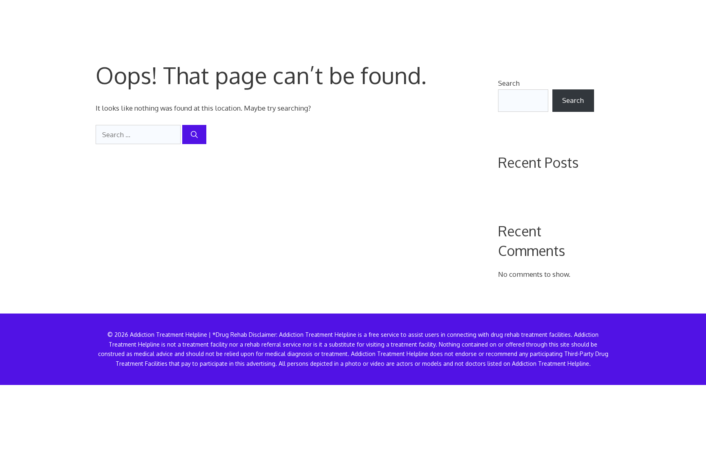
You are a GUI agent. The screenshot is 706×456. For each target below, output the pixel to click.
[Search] (194, 135)
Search (509, 83)
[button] (597, 22)
